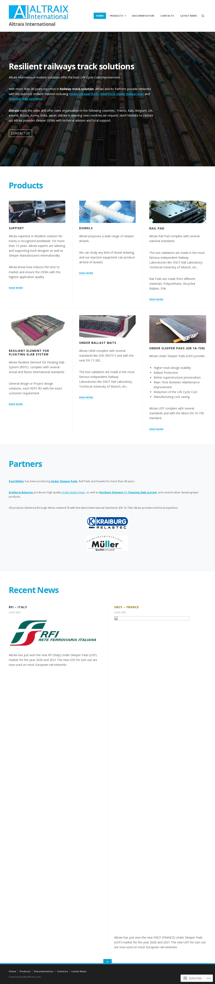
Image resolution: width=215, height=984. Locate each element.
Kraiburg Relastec (21, 492)
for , (128, 492)
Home (100, 15)
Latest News (188, 15)
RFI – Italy (18, 607)
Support (16, 228)
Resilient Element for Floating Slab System (29, 352)
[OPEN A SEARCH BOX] (203, 16)
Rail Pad (156, 228)
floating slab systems (25, 99)
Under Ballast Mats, (74, 492)
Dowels (86, 228)
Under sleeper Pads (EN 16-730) (177, 348)
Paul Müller (16, 481)
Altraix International (32, 24)
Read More (16, 287)
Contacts (167, 15)
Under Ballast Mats (98, 343)
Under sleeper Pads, (84, 94)
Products (116, 15)
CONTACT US (20, 133)
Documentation (143, 15)
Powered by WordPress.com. (25, 976)
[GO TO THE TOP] (107, 961)
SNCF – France (126, 607)
